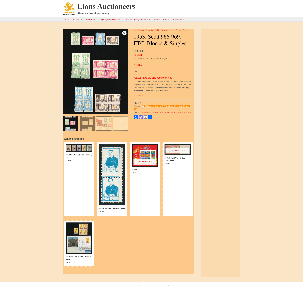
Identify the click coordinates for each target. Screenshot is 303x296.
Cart (165, 19)
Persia (173, 112)
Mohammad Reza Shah (145, 30)
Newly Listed (91, 19)
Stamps (188, 112)
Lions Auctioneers (106, 6)
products (172, 30)
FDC (139, 112)
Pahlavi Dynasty (161, 30)
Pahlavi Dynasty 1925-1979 (137, 19)
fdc (135, 30)
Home (67, 19)
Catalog (76, 19)
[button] (80, 19)
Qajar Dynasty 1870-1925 (110, 19)
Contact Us (177, 19)
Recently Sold (181, 30)
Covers (157, 19)
